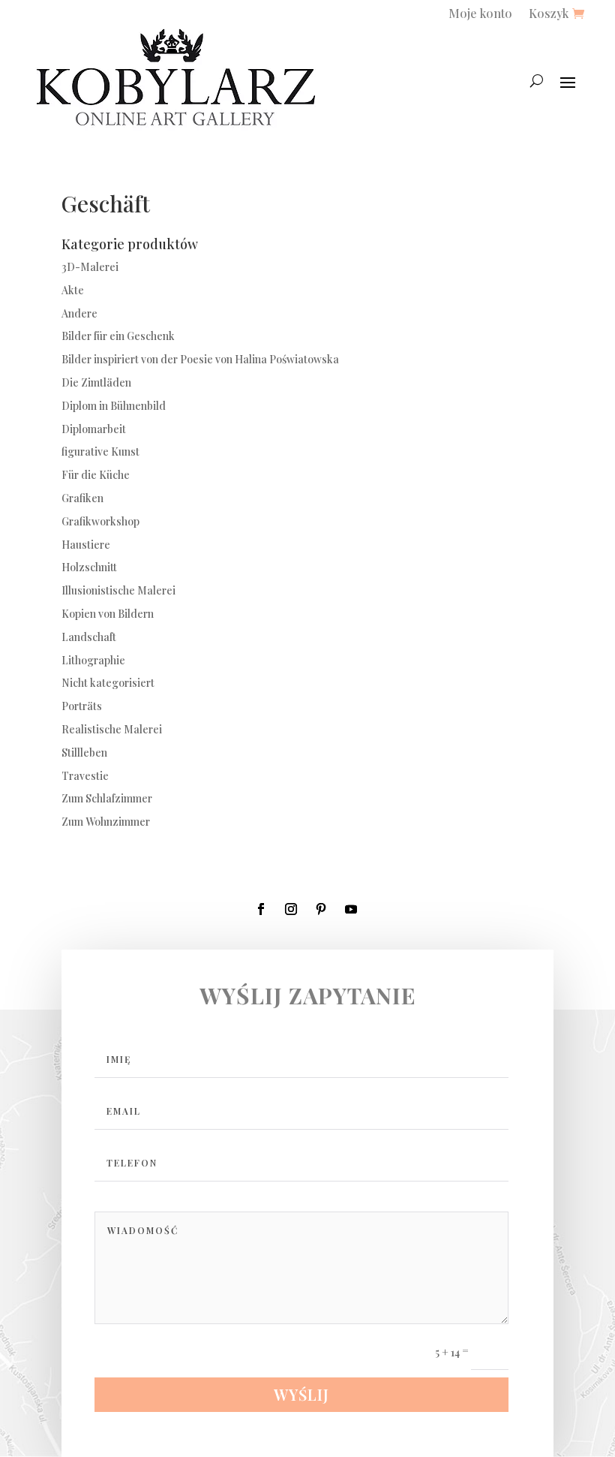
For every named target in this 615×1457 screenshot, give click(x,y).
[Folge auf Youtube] (351, 909)
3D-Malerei (90, 267)
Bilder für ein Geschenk (118, 336)
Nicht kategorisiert (108, 683)
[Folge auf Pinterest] (321, 909)
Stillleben (84, 752)
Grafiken (83, 498)
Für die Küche (96, 475)
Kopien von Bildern (108, 614)
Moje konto (480, 14)
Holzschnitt (89, 567)
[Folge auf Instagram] (291, 909)
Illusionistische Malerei (119, 590)
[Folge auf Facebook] (261, 909)
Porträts (82, 706)
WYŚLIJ (301, 1394)
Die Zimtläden (96, 382)
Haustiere (86, 544)
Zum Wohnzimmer (106, 821)
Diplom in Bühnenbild (114, 406)
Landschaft (89, 637)
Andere (80, 313)
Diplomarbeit (94, 429)
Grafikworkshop (101, 521)
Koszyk (548, 14)
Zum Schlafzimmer (107, 798)
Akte (73, 290)
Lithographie (93, 660)
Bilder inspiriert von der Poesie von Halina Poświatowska (200, 359)
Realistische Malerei (112, 729)
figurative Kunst (101, 451)
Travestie (85, 776)
